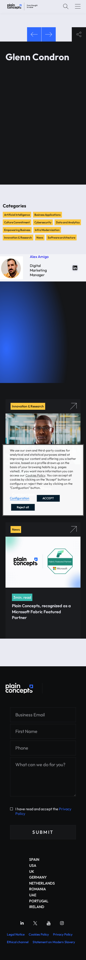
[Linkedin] (22, 923)
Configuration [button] (19, 498)
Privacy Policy (62, 934)
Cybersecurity (42, 222)
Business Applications (47, 214)
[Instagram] (62, 923)
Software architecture (61, 237)
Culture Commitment (17, 222)
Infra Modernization (47, 230)
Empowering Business (17, 230)
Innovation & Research (18, 237)
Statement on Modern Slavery (54, 942)
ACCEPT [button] (48, 498)
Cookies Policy (39, 934)
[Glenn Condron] (22, 6)
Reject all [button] (23, 507)
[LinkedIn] (75, 268)
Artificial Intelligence (17, 214)
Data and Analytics (68, 222)
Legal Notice (16, 934)
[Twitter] (35, 923)
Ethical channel (17, 942)
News (39, 237)
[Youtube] (48, 923)
